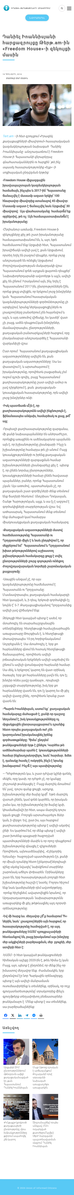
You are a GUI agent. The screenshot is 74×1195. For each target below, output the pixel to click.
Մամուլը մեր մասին (17, 78)
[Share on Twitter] (13, 1015)
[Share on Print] (41, 1015)
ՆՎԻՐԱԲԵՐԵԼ (37, 17)
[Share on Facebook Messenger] (34, 1015)
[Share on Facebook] (6, 1015)
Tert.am (8, 136)
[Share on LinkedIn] (20, 1015)
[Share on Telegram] (27, 1015)
